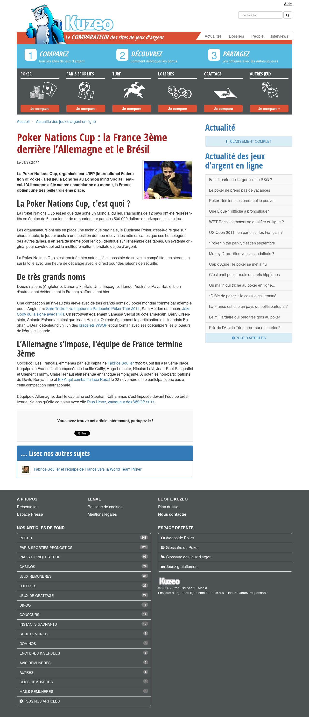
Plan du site (168, 506)
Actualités (213, 36)
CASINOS (27, 566)
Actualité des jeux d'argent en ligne (66, 121)
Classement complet (250, 141)
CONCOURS (29, 614)
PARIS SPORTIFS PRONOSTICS (46, 547)
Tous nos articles (42, 700)
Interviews (279, 36)
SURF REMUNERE (35, 633)
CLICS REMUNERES (36, 681)
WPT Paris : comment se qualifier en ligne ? (246, 221)
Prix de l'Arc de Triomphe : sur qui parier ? (245, 327)
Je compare (39, 108)
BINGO (25, 605)
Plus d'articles (250, 337)
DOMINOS (28, 643)
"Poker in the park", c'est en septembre (242, 243)
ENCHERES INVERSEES (40, 653)
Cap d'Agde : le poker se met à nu (238, 264)
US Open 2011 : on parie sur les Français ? (246, 232)
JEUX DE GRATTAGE (37, 595)
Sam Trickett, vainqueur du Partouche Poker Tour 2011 (93, 308)
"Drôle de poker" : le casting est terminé (242, 295)
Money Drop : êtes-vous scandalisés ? (241, 253)
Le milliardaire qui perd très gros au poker (244, 317)
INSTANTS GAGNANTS (38, 624)
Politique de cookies (105, 506)
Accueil (23, 121)
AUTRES (27, 672)
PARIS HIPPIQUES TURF (40, 556)
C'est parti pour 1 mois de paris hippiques (244, 274)
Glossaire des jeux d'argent (189, 557)
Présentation (28, 506)
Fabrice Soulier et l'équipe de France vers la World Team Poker (87, 469)
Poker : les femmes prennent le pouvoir (242, 200)
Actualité (220, 127)
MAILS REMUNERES (36, 691)
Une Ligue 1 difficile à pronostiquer (239, 211)
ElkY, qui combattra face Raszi (84, 379)
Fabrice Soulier (121, 363)
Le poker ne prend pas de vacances (239, 190)
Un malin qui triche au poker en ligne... (242, 285)
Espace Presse (30, 514)
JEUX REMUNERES (36, 576)
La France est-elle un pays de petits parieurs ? (248, 306)
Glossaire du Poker (182, 547)
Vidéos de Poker (180, 538)
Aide (288, 4)
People (257, 36)
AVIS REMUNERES (35, 662)
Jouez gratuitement (182, 566)
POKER (26, 537)
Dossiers (236, 36)
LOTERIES (28, 585)
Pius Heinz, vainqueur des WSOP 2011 (121, 402)
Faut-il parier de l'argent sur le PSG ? (240, 179)
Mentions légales (102, 514)
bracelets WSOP (93, 325)
